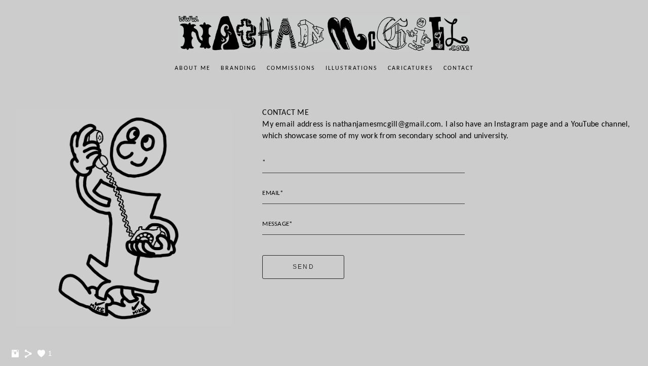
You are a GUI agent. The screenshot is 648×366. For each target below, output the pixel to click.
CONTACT (458, 68)
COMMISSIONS (291, 68)
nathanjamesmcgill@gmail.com (387, 124)
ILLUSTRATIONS (352, 68)
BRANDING (239, 68)
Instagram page (521, 124)
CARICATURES (410, 68)
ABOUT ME (193, 68)
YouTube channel (599, 124)
